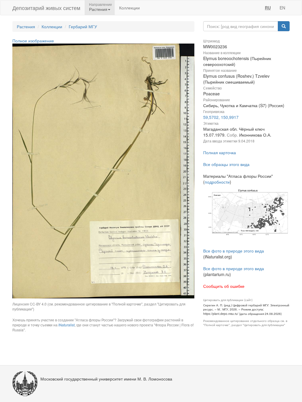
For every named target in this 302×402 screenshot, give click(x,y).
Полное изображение (33, 41)
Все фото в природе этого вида (233, 251)
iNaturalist (66, 324)
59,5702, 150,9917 (221, 117)
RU (268, 8)
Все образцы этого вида (226, 164)
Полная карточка (219, 152)
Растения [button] (98, 9)
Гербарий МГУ (83, 26)
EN (282, 8)
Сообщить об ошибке (223, 286)
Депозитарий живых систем (46, 7)
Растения (26, 26)
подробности (217, 182)
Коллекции (129, 8)
